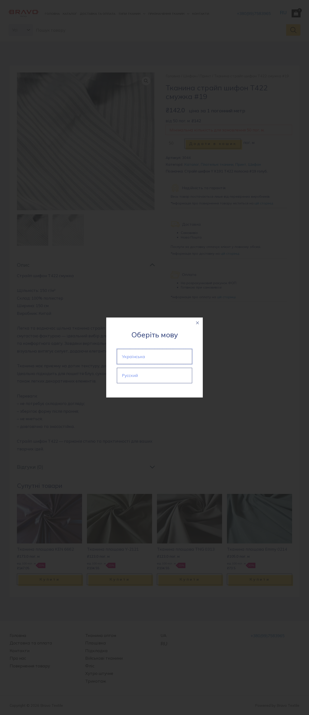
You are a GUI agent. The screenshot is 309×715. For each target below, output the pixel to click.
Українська (133, 356)
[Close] (197, 323)
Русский (130, 375)
